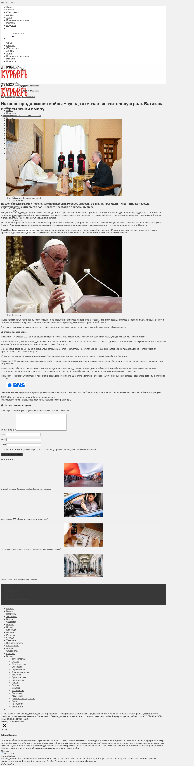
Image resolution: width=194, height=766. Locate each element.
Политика (11, 113)
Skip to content (8, 2)
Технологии (17, 200)
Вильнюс (10, 627)
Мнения (10, 624)
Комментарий (8, 429)
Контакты (10, 9)
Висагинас (11, 632)
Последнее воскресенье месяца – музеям (19, 579)
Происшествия (19, 677)
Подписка (11, 25)
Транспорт (11, 640)
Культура (10, 653)
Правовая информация (17, 20)
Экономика (11, 616)
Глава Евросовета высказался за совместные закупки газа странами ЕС (36, 399)
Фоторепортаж (19, 658)
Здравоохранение (20, 672)
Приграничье (18, 680)
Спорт (15, 701)
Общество (11, 621)
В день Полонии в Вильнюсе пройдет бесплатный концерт (26, 489)
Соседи (10, 637)
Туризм (15, 661)
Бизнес (9, 118)
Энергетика (17, 706)
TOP (2, 97)
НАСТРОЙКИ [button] (22, 719)
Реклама (10, 23)
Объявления (12, 12)
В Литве (10, 608)
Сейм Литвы (12, 651)
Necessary (9, 753)
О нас (9, 7)
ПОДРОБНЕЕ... (8, 719)
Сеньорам (17, 666)
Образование (18, 669)
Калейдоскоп (12, 645)
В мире (9, 611)
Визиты (15, 685)
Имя (3, 434)
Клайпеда (11, 629)
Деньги (15, 682)
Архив (9, 17)
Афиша (10, 15)
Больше (10, 656)
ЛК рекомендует (19, 664)
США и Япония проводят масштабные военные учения (28, 397)
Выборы (16, 688)
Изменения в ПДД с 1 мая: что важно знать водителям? (24, 519)
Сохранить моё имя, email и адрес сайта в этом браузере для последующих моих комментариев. (50, 449)
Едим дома (17, 693)
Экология (16, 674)
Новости (25, 97)
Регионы (10, 635)
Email (3, 439)
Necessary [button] (6, 751)
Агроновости (18, 690)
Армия (9, 648)
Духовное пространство (12, 97)
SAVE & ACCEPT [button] (9, 763)
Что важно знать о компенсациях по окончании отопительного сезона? (31, 549)
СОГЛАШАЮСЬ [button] (154, 716)
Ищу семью (17, 695)
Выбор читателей (14, 643)
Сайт (3, 444)
